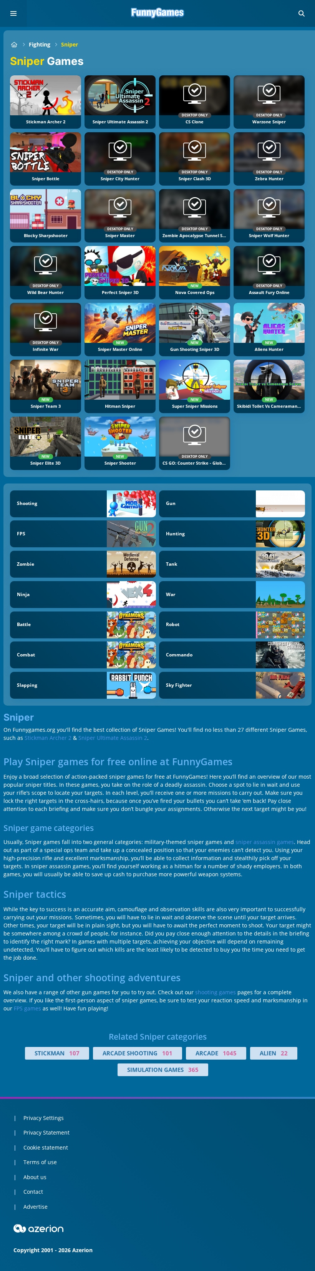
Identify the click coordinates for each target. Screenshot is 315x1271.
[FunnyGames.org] (14, 44)
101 (167, 1053)
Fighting (39, 44)
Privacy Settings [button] (43, 1117)
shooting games (215, 992)
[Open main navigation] (13, 13)
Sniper (69, 44)
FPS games (27, 1008)
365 (193, 1069)
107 (74, 1053)
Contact (33, 1191)
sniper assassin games (264, 842)
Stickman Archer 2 (48, 737)
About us (34, 1177)
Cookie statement (45, 1147)
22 (284, 1053)
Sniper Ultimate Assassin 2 (112, 737)
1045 (230, 1053)
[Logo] (157, 13)
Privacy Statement (46, 1132)
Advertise (35, 1206)
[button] (301, 13)
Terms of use (40, 1162)
